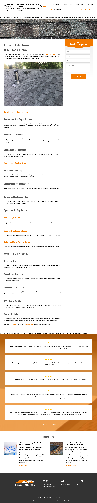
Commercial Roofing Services (16, 163)
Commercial (67, 4)
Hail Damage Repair (12, 217)
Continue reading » (24, 465)
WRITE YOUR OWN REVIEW (48, 424)
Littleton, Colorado (51, 54)
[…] (26, 462)
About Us (79, 4)
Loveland (51, 497)
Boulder (40, 497)
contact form (29, 324)
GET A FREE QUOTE (86, 9)
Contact (90, 4)
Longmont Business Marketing (73, 500)
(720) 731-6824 (56, 9)
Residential (54, 4)
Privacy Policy (45, 500)
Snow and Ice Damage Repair (15, 230)
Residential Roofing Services (16, 112)
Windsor (58, 497)
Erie (45, 497)
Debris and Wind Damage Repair (17, 242)
